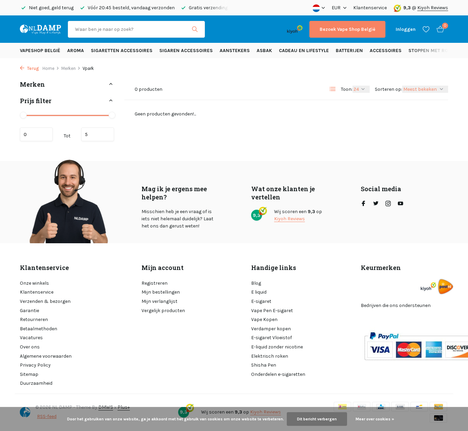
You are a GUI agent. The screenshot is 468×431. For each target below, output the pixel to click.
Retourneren (34, 319)
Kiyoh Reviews (432, 8)
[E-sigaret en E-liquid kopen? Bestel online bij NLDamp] (40, 29)
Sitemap (29, 374)
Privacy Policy (35, 365)
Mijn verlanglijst (159, 301)
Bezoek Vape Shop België (347, 29)
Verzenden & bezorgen (45, 301)
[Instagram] (388, 204)
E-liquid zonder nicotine (277, 347)
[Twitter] (376, 204)
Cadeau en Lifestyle (304, 50)
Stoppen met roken (432, 50)
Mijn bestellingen (160, 292)
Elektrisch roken (269, 356)
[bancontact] (266, 29)
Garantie (29, 310)
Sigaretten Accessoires (121, 50)
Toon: (347, 89)
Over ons (30, 347)
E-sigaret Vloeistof (271, 338)
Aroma (75, 50)
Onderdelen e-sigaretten (278, 374)
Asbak (264, 50)
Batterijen (349, 50)
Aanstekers (235, 50)
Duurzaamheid (36, 383)
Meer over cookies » (375, 419)
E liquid (259, 292)
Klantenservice (370, 8)
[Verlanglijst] (426, 29)
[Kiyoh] (295, 29)
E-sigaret (261, 301)
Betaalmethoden (38, 329)
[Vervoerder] (445, 286)
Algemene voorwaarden (46, 356)
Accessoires (386, 50)
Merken (68, 68)
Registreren (154, 283)
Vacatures (31, 338)
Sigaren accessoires (186, 50)
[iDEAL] (218, 29)
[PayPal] (238, 29)
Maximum (97, 134)
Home (48, 68)
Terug (32, 68)
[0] (438, 29)
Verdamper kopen (271, 329)
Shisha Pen (263, 365)
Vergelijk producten (163, 310)
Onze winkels (34, 283)
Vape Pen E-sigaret (272, 310)
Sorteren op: (388, 89)
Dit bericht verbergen (317, 419)
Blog (256, 283)
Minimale (36, 134)
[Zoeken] (195, 29)
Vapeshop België (40, 50)
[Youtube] (400, 204)
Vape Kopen (264, 319)
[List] (333, 89)
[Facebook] (363, 204)
